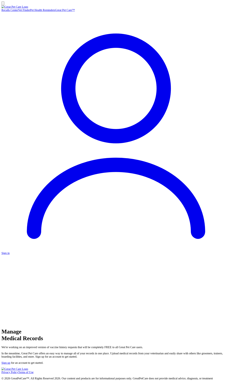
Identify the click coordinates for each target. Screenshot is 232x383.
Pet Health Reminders (42, 10)
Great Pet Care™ (65, 10)
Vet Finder (24, 10)
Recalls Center (9, 10)
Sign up (5, 362)
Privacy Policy (9, 372)
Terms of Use (26, 372)
